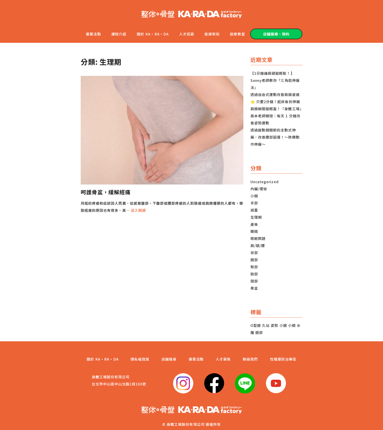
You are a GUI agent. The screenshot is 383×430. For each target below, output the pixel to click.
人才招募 (186, 34)
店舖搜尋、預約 (276, 34)
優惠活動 (93, 34)
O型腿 (255, 325)
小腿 (283, 325)
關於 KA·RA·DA (153, 34)
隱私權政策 (140, 359)
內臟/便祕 (258, 188)
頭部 (254, 281)
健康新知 (211, 34)
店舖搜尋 (168, 359)
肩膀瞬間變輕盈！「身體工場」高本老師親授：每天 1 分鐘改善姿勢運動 (276, 116)
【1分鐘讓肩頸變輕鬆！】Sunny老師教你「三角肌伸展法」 (275, 80)
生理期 (256, 217)
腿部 (254, 259)
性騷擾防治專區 (283, 359)
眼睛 (254, 231)
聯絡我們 (250, 359)
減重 (254, 210)
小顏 (254, 195)
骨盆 (254, 288)
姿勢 (274, 325)
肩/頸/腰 (257, 245)
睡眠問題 (258, 238)
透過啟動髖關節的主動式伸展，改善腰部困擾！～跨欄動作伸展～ (275, 137)
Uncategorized (264, 181)
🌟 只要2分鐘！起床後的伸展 (275, 101)
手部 (254, 203)
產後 (254, 224)
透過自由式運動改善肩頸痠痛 (275, 94)
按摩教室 (237, 34)
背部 (254, 252)
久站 (266, 325)
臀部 (254, 266)
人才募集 (223, 359)
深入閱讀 (138, 210)
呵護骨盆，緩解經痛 (106, 192)
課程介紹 (118, 34)
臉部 (254, 274)
